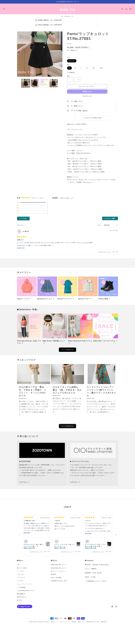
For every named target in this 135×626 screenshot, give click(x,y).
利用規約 (53, 574)
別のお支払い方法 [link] (87, 96)
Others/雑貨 (103, 299)
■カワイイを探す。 (22, 568)
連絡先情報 (104, 622)
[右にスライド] (60, 83)
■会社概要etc (21, 594)
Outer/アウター (84, 299)
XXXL (102, 68)
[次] (116, 534)
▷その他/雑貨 (21, 587)
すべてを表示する (67, 350)
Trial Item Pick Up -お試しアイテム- (29, 342)
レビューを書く (111, 218)
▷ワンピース (21, 578)
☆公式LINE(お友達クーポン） (26, 590)
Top (18, 565)
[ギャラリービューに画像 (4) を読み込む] (53, 83)
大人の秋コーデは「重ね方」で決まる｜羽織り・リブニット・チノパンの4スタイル (32, 391)
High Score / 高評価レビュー (53, 341)
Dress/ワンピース (65, 299)
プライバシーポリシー (64, 622)
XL (87, 68)
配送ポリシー (74, 50)
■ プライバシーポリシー (58, 571)
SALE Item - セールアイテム (104, 341)
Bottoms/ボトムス (44, 299)
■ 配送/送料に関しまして (58, 565)
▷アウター (20, 581)
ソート (99, 225)
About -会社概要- (56, 578)
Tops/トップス (23, 299)
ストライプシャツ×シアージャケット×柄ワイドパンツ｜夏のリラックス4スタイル (101, 391)
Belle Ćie (35, 622)
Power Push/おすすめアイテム (80, 341)
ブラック (72, 61)
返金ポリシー (54, 622)
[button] (4, 9)
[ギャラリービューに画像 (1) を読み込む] (25, 83)
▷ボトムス (20, 574)
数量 (68, 76)
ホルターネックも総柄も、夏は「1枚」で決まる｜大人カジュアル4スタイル (67, 390)
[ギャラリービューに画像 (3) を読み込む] (44, 83)
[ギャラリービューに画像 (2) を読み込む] (35, 83)
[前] (19, 534)
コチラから (23, 482)
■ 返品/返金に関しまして (58, 568)
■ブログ (19, 600)
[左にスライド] (19, 83)
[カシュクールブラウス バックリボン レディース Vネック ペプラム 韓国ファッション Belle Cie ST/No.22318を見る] (78, 544)
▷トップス (20, 571)
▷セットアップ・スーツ (24, 584)
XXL (94, 68)
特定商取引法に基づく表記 (59, 581)
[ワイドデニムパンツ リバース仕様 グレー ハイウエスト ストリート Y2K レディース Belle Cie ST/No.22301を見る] (47, 544)
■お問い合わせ (21, 597)
